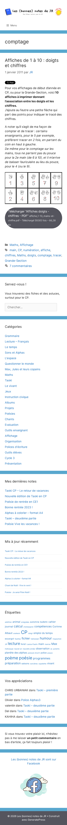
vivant (50, 663)
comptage (45, 255)
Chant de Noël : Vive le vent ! (18, 585)
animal (16, 621)
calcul (18, 626)
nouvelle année (29, 649)
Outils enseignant (16, 430)
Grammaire (12, 336)
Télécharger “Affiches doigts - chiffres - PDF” (32, 218)
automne (34, 622)
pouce (50, 653)
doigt (30, 633)
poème (11, 657)
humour (46, 638)
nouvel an (18, 649)
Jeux (8, 391)
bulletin (44, 622)
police (44, 652)
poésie (25, 657)
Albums (10, 402)
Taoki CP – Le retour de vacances (27, 490)
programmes (41, 658)
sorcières (34, 664)
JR (6, 644)
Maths (14, 245)
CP (20, 250)
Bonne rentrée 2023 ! (19, 507)
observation (43, 648)
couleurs (16, 633)
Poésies (10, 413)
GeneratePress (36, 819)
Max (54, 644)
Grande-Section (16, 260)
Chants (9, 419)
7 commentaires (21, 266)
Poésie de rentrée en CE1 (21, 501)
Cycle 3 (10, 458)
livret (23, 644)
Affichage (26, 245)
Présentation (13, 463)
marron (48, 644)
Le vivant (11, 386)
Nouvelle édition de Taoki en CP (26, 496)
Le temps (11, 347)
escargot (9, 638)
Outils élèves (13, 452)
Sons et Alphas (15, 352)
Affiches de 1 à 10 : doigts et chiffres (32, 63)
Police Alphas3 (30, 700)
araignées (25, 622)
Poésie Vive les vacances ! (22, 524)
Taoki (8, 380)
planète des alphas (16, 652)
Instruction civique (16, 397)
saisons (25, 663)
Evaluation (11, 424)
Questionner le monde (19, 363)
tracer (57, 255)
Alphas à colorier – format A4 (24, 512)
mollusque (9, 649)
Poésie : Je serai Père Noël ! (17, 592)
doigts (31, 255)
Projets (9, 408)
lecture (14, 643)
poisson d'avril (34, 653)
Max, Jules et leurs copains (22, 369)
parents (56, 649)
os (51, 649)
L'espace (10, 358)
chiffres (10, 255)
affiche (45, 250)
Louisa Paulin (32, 644)
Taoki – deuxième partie (20, 518)
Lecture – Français (17, 341)
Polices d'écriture (16, 447)
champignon (28, 627)
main (13, 250)
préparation (13, 663)
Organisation (13, 441)
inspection (57, 639)
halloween (35, 639)
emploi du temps (43, 633)
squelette (42, 664)
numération (31, 250)
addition (8, 622)
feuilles (18, 639)
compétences (43, 626)
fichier (26, 638)
